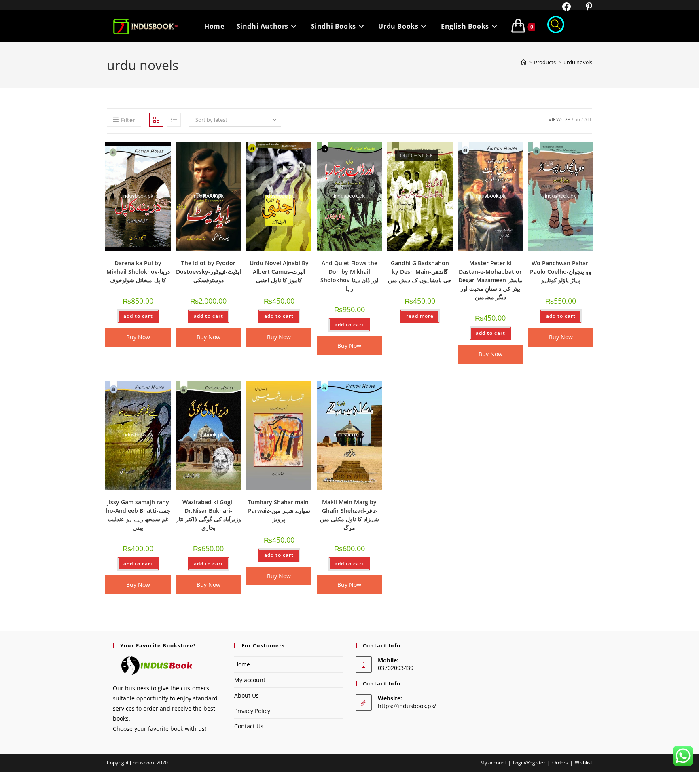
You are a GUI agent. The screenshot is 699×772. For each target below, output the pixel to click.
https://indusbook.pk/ (407, 706)
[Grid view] (156, 120)
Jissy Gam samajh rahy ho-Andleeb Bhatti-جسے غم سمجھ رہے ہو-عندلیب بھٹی (138, 514)
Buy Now (138, 337)
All (588, 119)
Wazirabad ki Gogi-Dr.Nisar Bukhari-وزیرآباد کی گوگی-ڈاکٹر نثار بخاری (208, 514)
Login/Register (529, 762)
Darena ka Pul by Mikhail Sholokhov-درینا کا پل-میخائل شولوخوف (138, 271)
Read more (420, 316)
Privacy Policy (252, 711)
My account (249, 680)
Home (242, 664)
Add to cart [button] (138, 316)
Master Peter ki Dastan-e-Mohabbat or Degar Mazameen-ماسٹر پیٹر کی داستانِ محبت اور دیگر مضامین (490, 280)
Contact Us (248, 726)
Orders (560, 762)
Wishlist (583, 762)
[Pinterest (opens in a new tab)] (582, 6)
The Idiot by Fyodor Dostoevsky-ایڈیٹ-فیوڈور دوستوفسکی (208, 271)
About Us (246, 695)
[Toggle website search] (555, 26)
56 (577, 119)
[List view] (174, 120)
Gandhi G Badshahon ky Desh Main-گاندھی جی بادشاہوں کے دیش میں (420, 271)
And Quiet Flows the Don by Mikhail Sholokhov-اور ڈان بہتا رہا (349, 275)
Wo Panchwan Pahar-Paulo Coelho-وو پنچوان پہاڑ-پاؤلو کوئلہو (560, 271)
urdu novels (577, 62)
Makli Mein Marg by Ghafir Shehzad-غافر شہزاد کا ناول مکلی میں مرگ (349, 514)
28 (567, 119)
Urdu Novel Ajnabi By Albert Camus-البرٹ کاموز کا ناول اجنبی (279, 271)
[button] (143, 151)
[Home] (523, 62)
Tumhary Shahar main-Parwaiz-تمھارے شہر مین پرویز (279, 510)
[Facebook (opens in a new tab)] (561, 6)
